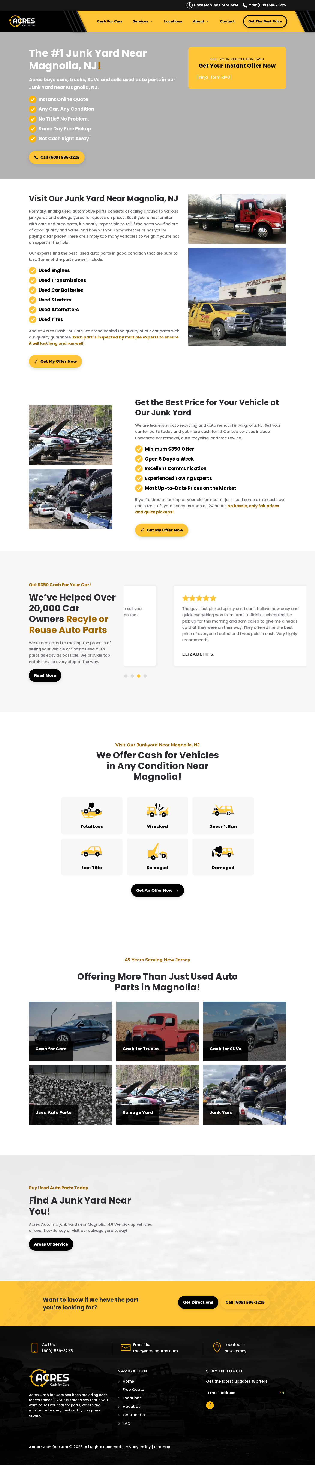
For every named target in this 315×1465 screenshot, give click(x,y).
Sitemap (162, 1446)
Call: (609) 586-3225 (267, 5)
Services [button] (140, 21)
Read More (45, 675)
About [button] (198, 21)
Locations (173, 21)
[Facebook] (210, 1405)
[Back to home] (23, 21)
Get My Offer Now (58, 361)
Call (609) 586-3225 (60, 157)
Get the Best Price (265, 21)
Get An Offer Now (154, 890)
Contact (227, 21)
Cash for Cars (109, 21)
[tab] (126, 676)
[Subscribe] (282, 1393)
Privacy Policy (137, 1446)
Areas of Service (51, 1244)
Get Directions (198, 1302)
